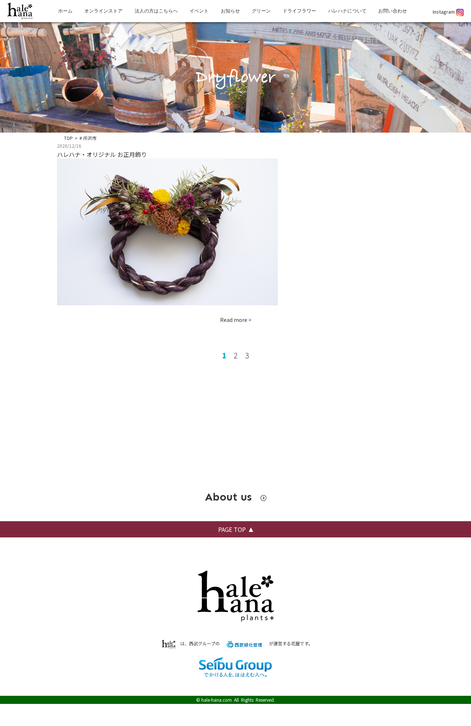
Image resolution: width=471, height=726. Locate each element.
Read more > (235, 319)
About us (230, 497)
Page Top (232, 529)
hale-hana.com (216, 700)
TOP (68, 138)
